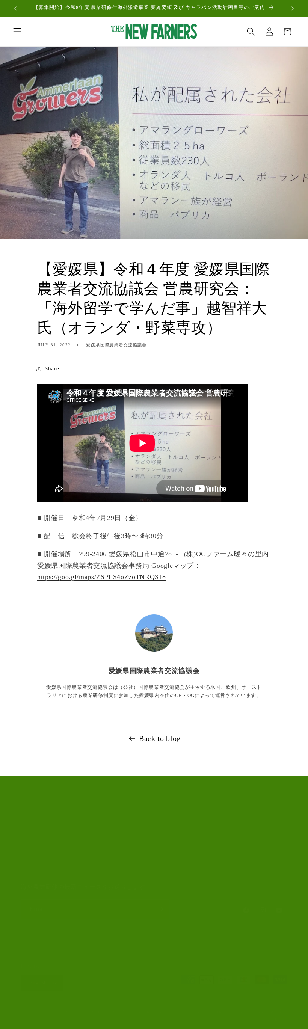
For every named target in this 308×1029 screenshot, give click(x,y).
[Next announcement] (292, 8)
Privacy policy (189, 1011)
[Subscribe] (160, 909)
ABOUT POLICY (43, 846)
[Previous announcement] (15, 8)
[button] (17, 32)
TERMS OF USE (42, 865)
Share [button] (52, 368)
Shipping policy (271, 1011)
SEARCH (32, 828)
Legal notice (275, 1019)
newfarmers (73, 1011)
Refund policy (151, 1011)
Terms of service (229, 1011)
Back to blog (160, 738)
